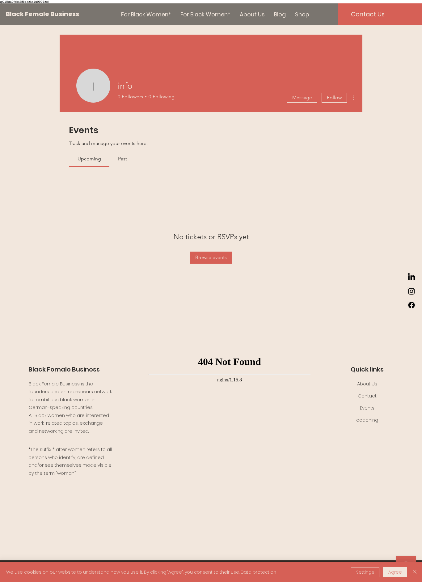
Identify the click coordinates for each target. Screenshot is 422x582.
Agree (395, 572)
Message (302, 97)
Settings (365, 572)
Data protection (258, 572)
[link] (89, 159)
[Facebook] (411, 305)
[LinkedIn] (411, 277)
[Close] (414, 572)
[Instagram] (411, 291)
